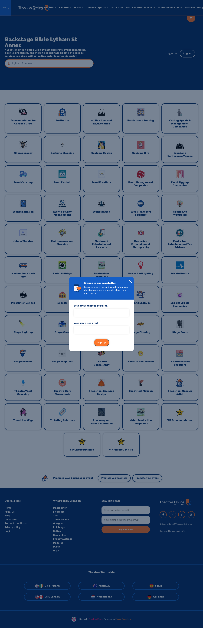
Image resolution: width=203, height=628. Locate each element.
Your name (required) (86, 323)
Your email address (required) (91, 305)
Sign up (101, 342)
